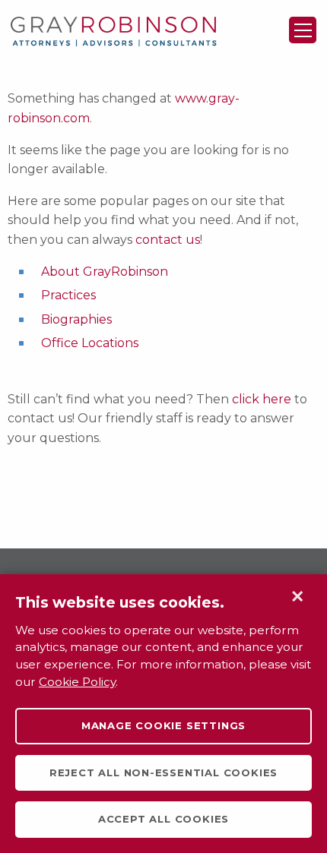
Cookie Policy (77, 682)
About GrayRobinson (104, 271)
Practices (68, 295)
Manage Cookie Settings (163, 725)
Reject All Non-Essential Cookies (163, 772)
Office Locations (89, 343)
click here (261, 399)
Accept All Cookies (163, 819)
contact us (167, 239)
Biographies (76, 319)
